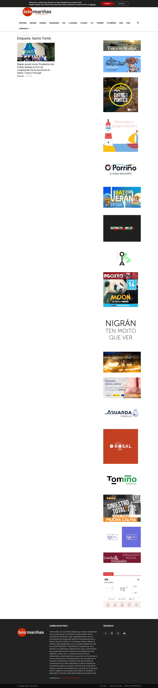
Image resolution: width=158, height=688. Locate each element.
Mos (121, 23)
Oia (63, 23)
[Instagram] (112, 633)
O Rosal (83, 23)
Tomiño (100, 23)
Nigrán (43, 23)
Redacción (20, 76)
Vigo (128, 23)
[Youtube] (124, 633)
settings (93, 5)
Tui (92, 23)
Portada (23, 23)
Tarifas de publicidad (115, 686)
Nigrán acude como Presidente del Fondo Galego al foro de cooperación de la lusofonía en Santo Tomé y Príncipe (35, 68)
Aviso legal (103, 686)
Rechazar (121, 3)
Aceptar (107, 3)
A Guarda (73, 23)
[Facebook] (105, 633)
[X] (118, 633)
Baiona (33, 23)
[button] (138, 23)
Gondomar (54, 23)
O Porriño (111, 23)
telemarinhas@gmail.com (70, 678)
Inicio (19, 35)
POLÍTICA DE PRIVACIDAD (132, 686)
